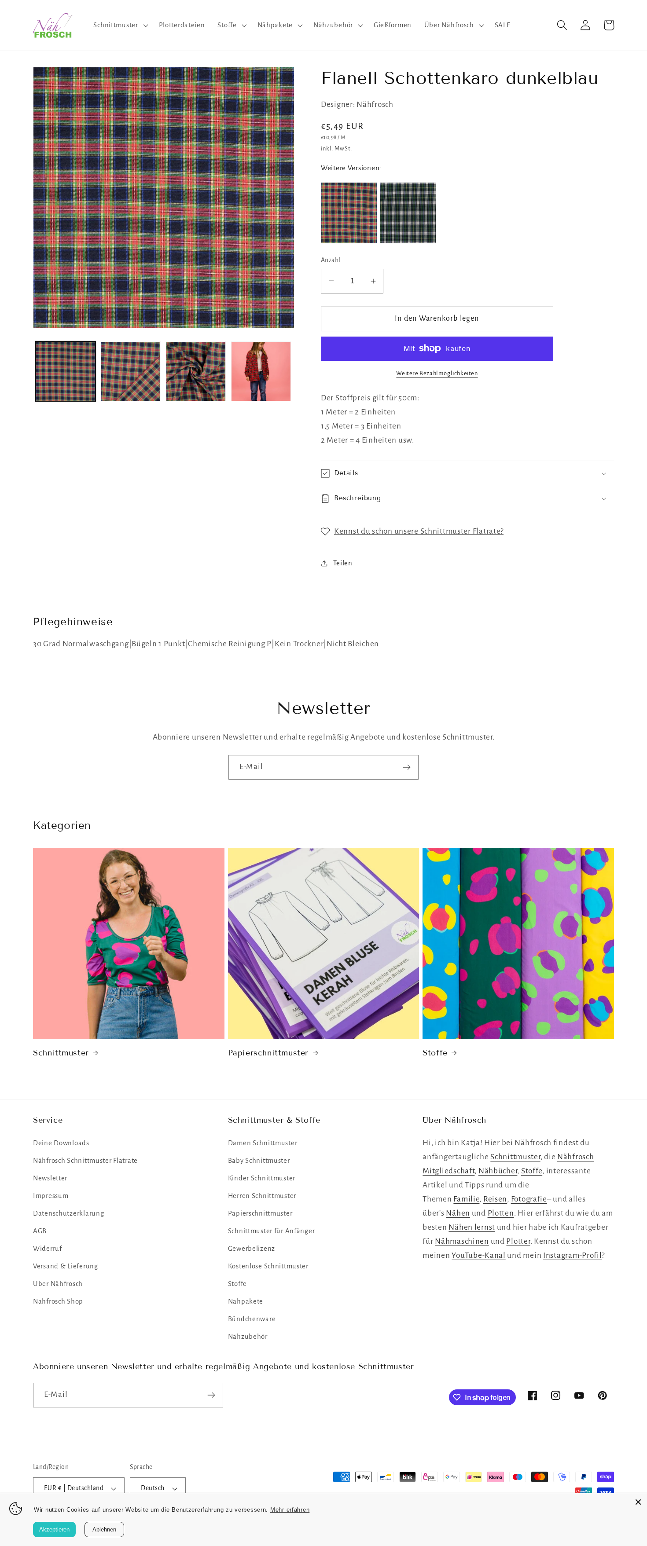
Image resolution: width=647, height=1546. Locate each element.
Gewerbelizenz (251, 1248)
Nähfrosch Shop (58, 1301)
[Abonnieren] (406, 767)
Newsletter (50, 1178)
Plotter (518, 1241)
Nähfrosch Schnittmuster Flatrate (85, 1160)
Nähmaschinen (462, 1241)
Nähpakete (245, 1301)
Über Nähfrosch (58, 1283)
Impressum (50, 1195)
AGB (40, 1231)
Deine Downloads (61, 1143)
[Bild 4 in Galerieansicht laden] (261, 371)
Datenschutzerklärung (68, 1213)
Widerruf (47, 1248)
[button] (119, 25)
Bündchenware (252, 1319)
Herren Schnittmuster (262, 1195)
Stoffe (435, 1053)
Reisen (495, 1199)
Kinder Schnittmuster (261, 1178)
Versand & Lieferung (65, 1266)
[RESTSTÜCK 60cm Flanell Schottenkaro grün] (407, 212)
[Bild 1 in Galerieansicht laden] (66, 371)
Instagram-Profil (572, 1255)
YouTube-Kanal (478, 1255)
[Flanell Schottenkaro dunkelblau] (349, 212)
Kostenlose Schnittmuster (268, 1266)
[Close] (638, 1502)
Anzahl (331, 260)
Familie (466, 1199)
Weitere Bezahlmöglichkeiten (437, 373)
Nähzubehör (248, 1336)
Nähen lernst (471, 1227)
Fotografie (529, 1199)
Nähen (458, 1213)
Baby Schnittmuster (259, 1160)
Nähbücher (497, 1171)
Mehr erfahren (289, 1509)
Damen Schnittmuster (263, 1143)
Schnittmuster (61, 1053)
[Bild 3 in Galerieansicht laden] (196, 371)
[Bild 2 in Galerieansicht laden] (131, 371)
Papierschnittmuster (268, 1053)
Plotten (501, 1213)
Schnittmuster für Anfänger (271, 1231)
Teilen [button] (343, 563)
